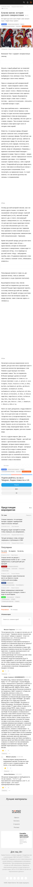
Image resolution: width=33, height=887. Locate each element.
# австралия (10, 583)
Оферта (16, 817)
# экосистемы (5, 570)
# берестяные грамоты (13, 24)
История (4, 24)
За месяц (20, 551)
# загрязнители (5, 599)
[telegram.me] (22, 878)
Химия (3, 597)
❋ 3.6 (26, 15)
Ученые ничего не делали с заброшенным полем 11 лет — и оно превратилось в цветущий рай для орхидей (13, 561)
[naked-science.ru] (25, 878)
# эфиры (17, 601)
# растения (14, 568)
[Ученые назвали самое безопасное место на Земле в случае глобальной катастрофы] (29, 578)
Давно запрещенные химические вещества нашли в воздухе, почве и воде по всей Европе (13, 592)
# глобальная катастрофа (8, 585)
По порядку (14, 609)
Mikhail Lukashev (11, 756)
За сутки (4, 551)
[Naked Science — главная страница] (8, 2)
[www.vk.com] (10, 878)
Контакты (16, 821)
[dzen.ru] (18, 878)
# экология (21, 568)
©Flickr (3, 203)
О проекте (16, 824)
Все (30, 508)
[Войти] (31, 2)
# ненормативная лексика (8, 26)
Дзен (16, 489)
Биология (4, 566)
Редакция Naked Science (17, 6)
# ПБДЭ (13, 599)
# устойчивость (19, 585)
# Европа (17, 597)
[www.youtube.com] (14, 878)
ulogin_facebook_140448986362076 (14, 677)
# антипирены (10, 597)
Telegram (16, 484)
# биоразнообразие (13, 566)
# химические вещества (7, 601)
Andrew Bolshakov (9, 774)
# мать (22, 24)
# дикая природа (6, 568)
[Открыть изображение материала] (16, 38)
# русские (18, 26)
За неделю (12, 551)
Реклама (16, 827)
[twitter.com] (7, 878)
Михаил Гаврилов (9, 629)
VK (16, 493)
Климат (4, 583)
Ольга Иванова (15, 526)
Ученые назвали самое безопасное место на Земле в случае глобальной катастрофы (13, 578)
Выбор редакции (27, 26)
